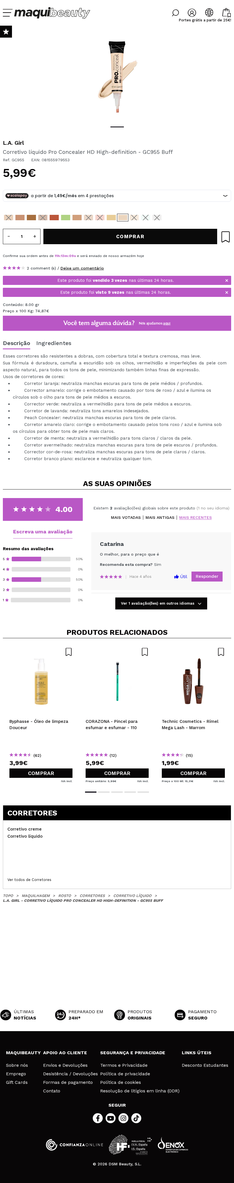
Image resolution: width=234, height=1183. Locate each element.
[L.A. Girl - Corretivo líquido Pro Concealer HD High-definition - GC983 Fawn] (31, 217)
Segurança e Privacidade (132, 1052)
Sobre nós (17, 1065)
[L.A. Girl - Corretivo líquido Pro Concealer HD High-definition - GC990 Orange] (54, 217)
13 (62, 256)
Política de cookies (120, 1082)
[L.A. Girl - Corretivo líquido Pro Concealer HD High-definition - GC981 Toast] (42, 217)
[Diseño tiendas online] (173, 1145)
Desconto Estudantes (205, 1065)
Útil (183, 576)
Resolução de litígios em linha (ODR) (139, 1091)
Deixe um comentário (82, 268)
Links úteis (196, 1052)
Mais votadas (126, 517)
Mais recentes (195, 517)
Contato (51, 1091)
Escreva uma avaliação (42, 532)
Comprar (41, 773)
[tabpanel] (117, 77)
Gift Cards (17, 1082)
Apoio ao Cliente (65, 1052)
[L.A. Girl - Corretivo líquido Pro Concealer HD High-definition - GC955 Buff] (122, 217)
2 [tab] (104, 792)
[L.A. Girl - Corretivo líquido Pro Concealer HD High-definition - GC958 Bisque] (134, 217)
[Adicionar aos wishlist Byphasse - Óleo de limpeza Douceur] (40, 652)
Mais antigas (160, 517)
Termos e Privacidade (124, 1065)
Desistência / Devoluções (70, 1074)
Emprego (16, 1074)
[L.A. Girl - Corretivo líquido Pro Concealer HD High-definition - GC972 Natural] (20, 217)
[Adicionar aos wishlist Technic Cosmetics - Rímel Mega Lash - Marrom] (193, 652)
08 (71, 256)
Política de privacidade (125, 1074)
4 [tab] (130, 792)
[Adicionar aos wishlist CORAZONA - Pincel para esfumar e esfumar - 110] (117, 652)
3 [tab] (117, 792)
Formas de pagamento (68, 1082)
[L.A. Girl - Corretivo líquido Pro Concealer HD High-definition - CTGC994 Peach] (99, 217)
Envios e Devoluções (65, 1065)
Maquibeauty (23, 1052)
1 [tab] (90, 792)
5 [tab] (143, 792)
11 (56, 256)
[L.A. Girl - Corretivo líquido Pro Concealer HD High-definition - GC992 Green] (65, 217)
